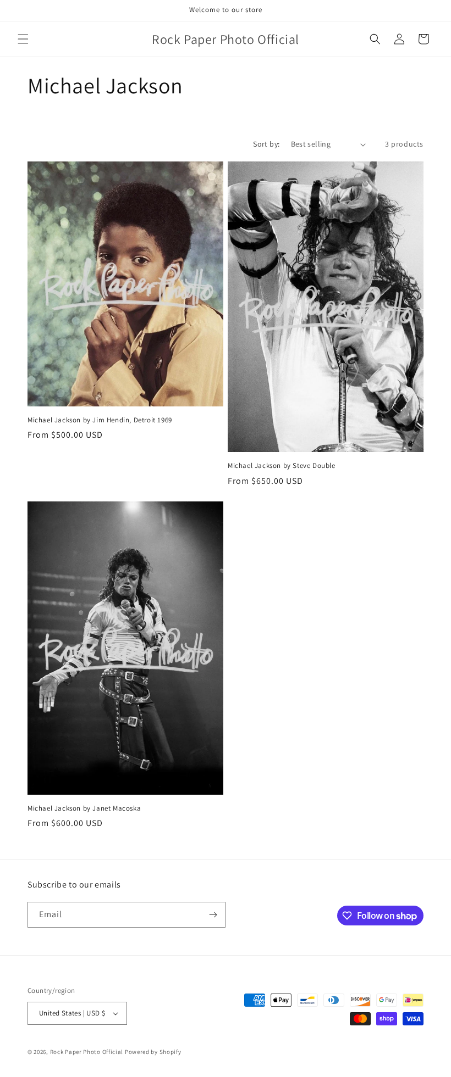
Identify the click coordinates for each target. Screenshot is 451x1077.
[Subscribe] (213, 915)
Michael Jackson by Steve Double (282, 465)
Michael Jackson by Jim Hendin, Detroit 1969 (100, 420)
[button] (23, 39)
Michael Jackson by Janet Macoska (84, 808)
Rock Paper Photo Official (87, 1052)
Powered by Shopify (153, 1052)
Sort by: (266, 144)
